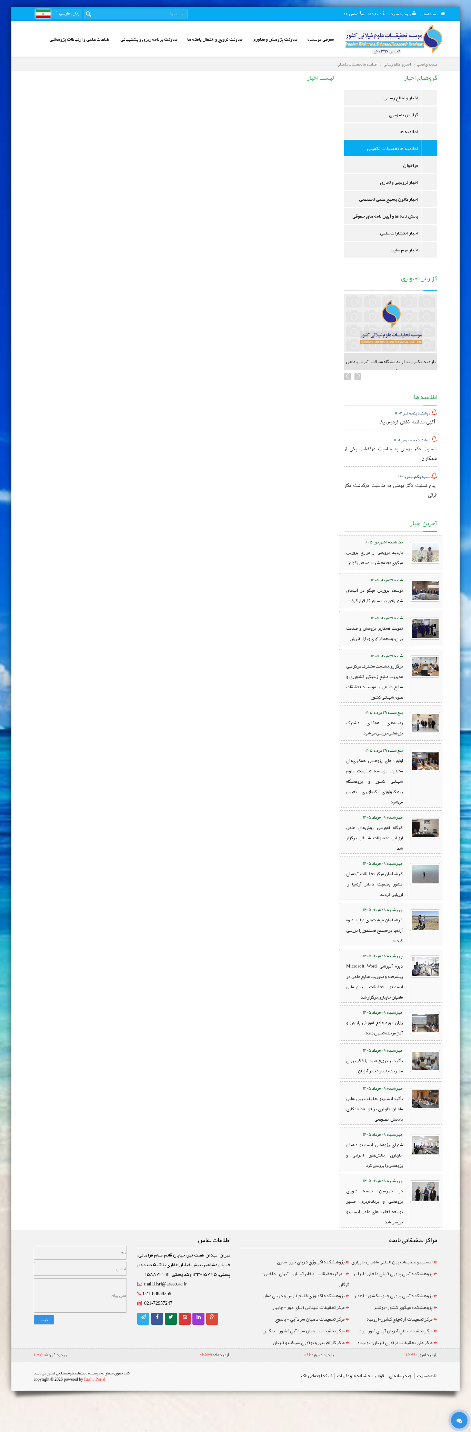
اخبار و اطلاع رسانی (397, 64)
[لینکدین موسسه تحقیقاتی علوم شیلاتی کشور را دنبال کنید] (199, 1317)
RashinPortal (94, 1379)
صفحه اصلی (429, 14)
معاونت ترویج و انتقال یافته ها (215, 39)
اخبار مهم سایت (404, 249)
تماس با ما (350, 14)
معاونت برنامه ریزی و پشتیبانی (149, 39)
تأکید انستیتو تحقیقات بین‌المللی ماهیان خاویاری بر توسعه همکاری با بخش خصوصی (374, 1109)
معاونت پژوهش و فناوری (275, 39)
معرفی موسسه (320, 39)
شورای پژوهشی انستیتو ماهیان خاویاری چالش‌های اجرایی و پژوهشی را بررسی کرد (374, 1155)
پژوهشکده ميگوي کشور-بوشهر (403, 1307)
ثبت (44, 1319)
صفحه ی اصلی (427, 64)
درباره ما (374, 14)
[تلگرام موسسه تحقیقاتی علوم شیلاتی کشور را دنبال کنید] (143, 1317)
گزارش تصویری (403, 114)
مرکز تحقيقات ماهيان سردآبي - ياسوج (310, 1319)
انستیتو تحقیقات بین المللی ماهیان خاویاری (392, 1261)
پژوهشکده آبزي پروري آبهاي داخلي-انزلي (393, 1273)
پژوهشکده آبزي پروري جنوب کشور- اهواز (393, 1295)
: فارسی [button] (68, 13)
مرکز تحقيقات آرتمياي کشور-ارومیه (400, 1319)
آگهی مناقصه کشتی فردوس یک (407, 422)
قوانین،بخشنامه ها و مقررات (360, 1375)
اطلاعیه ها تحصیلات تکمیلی (357, 64)
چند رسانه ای (400, 1375)
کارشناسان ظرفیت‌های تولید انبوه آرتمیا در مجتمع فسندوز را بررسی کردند (374, 930)
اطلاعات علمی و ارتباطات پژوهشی (80, 39)
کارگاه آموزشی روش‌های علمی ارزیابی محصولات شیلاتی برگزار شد (374, 838)
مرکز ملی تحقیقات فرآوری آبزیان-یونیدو (395, 1342)
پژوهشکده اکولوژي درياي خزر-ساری (311, 1261)
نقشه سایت (427, 1375)
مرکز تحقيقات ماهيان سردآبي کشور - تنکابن (303, 1330)
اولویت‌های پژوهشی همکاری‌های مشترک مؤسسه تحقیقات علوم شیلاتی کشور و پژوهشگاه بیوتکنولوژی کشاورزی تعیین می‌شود (374, 781)
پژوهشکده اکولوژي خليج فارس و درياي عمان (303, 1295)
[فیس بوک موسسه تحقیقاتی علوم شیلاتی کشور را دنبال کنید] (157, 1317)
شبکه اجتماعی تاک (316, 1375)
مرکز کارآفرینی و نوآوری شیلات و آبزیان (309, 1342)
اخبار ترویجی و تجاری (399, 182)
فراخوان (410, 165)
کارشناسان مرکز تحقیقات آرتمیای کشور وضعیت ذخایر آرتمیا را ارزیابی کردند (374, 884)
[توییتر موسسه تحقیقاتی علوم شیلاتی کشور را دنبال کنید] (171, 1317)
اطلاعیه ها (409, 131)
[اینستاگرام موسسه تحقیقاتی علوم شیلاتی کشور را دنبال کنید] (185, 1317)
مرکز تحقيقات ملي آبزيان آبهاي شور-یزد (396, 1330)
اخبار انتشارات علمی (399, 233)
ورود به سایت (400, 14)
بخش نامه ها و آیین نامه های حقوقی (385, 216)
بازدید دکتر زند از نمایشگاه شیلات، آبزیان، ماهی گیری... (391, 366)
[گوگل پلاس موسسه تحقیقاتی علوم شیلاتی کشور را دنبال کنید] (212, 1317)
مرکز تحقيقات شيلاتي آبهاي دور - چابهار (308, 1307)
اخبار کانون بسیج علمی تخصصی (388, 199)
